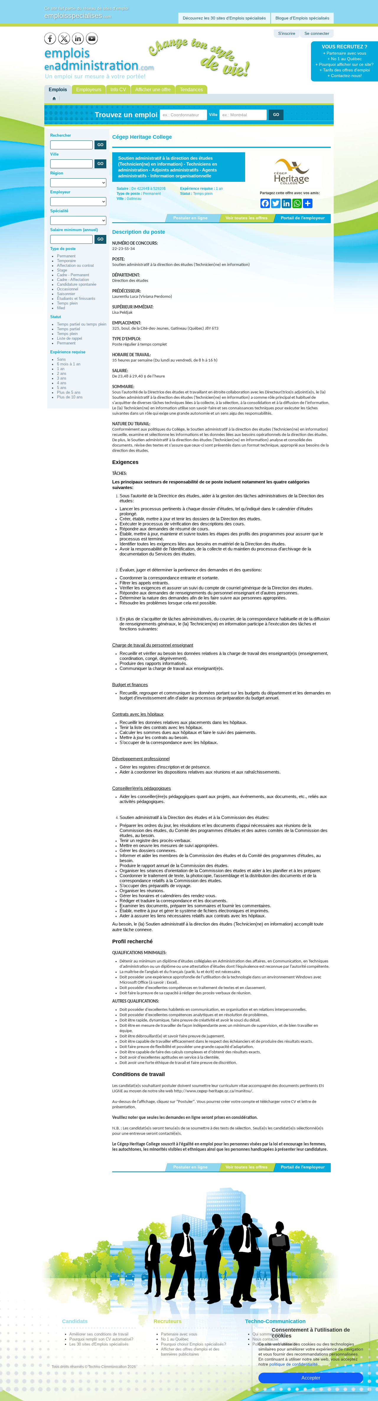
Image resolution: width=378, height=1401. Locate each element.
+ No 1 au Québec (345, 58)
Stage (62, 270)
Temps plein (67, 303)
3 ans (61, 378)
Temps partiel (68, 329)
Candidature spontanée (76, 284)
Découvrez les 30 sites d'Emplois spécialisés (224, 18)
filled (61, 308)
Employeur (60, 192)
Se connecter (316, 33)
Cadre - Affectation (73, 280)
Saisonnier (66, 294)
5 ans (61, 388)
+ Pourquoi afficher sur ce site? (344, 64)
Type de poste (63, 248)
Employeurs (88, 89)
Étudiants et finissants (76, 299)
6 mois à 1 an (68, 364)
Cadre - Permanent (73, 275)
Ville (213, 114)
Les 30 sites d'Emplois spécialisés (98, 1344)
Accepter (311, 1377)
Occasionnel (67, 289)
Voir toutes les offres (247, 217)
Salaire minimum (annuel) (74, 230)
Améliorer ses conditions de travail (98, 1334)
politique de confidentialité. (294, 1364)
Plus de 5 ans (69, 392)
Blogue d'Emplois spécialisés (302, 18)
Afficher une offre (153, 89)
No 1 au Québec (175, 1339)
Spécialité (59, 211)
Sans (61, 359)
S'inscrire (286, 33)
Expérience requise (67, 352)
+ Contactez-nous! (345, 75)
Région (56, 173)
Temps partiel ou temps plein (81, 324)
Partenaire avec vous (179, 1334)
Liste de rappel (69, 338)
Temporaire (66, 261)
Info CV (118, 89)
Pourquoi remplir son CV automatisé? (101, 1339)
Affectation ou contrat (75, 266)
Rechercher (60, 135)
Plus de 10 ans (70, 397)
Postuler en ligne (190, 217)
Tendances (191, 89)
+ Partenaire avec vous (344, 53)
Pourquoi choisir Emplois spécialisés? (193, 1344)
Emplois (58, 89)
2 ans (61, 374)
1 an (60, 369)
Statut (55, 317)
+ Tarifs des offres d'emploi (345, 70)
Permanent (66, 256)
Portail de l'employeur (303, 217)
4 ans (61, 383)
